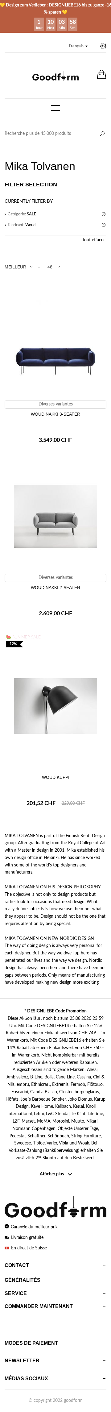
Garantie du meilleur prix (34, 1227)
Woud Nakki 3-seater (55, 414)
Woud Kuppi (55, 777)
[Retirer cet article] (103, 214)
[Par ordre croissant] (39, 267)
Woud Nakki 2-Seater (55, 587)
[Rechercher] (102, 134)
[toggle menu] (55, 108)
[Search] (55, 134)
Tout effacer (93, 240)
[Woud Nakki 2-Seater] (55, 516)
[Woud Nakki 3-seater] (55, 342)
